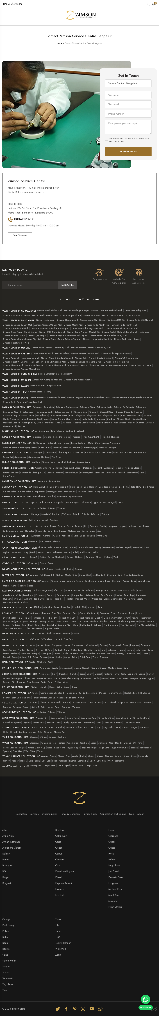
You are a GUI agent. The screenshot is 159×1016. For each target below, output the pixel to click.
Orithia (140, 422)
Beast (56, 607)
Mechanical (42, 520)
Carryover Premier (61, 645)
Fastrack (51, 595)
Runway (21, 682)
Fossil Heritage (85, 617)
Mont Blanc (114, 895)
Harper (122, 526)
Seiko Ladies (47, 707)
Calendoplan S (25, 491)
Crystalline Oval (123, 717)
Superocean (20, 457)
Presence (99, 472)
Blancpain (7, 865)
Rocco (85, 530)
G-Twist (48, 650)
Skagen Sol (59, 732)
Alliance (42, 547)
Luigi (133, 580)
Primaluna (111, 472)
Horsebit (58, 639)
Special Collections (50, 514)
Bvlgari (5, 877)
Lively (25, 552)
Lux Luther (83, 621)
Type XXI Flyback (110, 436)
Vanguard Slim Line (66, 697)
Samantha (83, 760)
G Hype (39, 650)
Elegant (98, 467)
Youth (116, 557)
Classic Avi (78, 452)
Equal (128, 547)
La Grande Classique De (32, 472)
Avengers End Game (105, 590)
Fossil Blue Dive (51, 617)
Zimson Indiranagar (45, 320)
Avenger (38, 452)
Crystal (55, 667)
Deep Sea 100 (74, 692)
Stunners (7, 598)
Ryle (40, 732)
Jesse (25, 621)
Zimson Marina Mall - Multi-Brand (62, 365)
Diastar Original (72, 502)
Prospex (17, 707)
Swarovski (7, 978)
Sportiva (66, 707)
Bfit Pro (56, 541)
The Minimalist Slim (146, 625)
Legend (50, 472)
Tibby (58, 682)
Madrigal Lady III (11, 422)
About (140, 814)
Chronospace (64, 452)
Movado (112, 901)
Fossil (111, 830)
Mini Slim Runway (70, 678)
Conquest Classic (72, 467)
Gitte (117, 727)
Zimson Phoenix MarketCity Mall (57, 358)
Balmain (6, 853)
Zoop (58, 955)
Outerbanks (74, 530)
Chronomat (50, 452)
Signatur (48, 732)
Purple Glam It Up (36, 747)
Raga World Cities (120, 747)
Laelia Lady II (88, 419)
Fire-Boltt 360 (79, 607)
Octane (127, 742)
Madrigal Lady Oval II (32, 422)
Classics (34, 736)
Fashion (62, 736)
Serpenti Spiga (89, 447)
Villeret (80, 430)
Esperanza (40, 491)
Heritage (35, 514)
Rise (49, 552)
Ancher (43, 727)
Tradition (76, 436)
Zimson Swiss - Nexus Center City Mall (50, 347)
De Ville (51, 496)
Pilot (82, 653)
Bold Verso (148, 486)
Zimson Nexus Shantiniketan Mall (121, 328)
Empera (52, 736)
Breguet (6, 883)
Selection (57, 552)
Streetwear (141, 595)
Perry (50, 563)
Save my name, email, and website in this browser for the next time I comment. (129, 139)
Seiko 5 (35, 707)
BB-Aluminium (39, 442)
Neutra (150, 621)
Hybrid (13, 732)
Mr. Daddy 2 (99, 575)
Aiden (53, 755)
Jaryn (116, 673)
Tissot (58, 919)
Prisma (75, 633)
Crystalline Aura (88, 717)
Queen (145, 653)
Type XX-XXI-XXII (91, 436)
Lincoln (130, 650)
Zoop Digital (63, 765)
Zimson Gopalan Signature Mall (87, 328)
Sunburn (28, 598)
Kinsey (43, 621)
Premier (128, 452)
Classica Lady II (26, 415)
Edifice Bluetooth (56, 557)
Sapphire (99, 491)
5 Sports (33, 702)
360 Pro (38, 607)
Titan (57, 925)
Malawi (34, 686)
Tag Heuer (8, 984)
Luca (54, 760)
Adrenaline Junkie (43, 590)
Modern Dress (115, 667)
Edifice (42, 557)
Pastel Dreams (10, 747)
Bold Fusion (76, 486)
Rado (5, 943)
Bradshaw (63, 673)
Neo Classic (136, 702)
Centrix (48, 502)
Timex (5, 990)
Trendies (59, 598)
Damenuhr (108, 547)
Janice (18, 621)
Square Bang (83, 461)
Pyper (151, 678)
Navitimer (118, 452)
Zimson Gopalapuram (135, 310)
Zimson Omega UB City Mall (48, 324)
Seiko (5, 955)
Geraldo (93, 526)
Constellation (38, 496)
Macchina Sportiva (119, 702)
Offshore (41, 661)
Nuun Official (115, 907)
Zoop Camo (49, 765)
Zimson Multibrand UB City (112, 320)
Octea (98, 722)
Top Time (56, 457)
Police (5, 931)
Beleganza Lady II (63, 411)
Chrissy (91, 755)
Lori (48, 760)
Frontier (21, 650)
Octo (90, 442)
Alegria (39, 717)
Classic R (93, 411)
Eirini (71, 415)
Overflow (111, 575)
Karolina (23, 732)
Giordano (40, 633)
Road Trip (129, 595)
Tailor (75, 657)
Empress (134, 645)
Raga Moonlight (89, 747)
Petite (70, 569)
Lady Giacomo (10, 530)
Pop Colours (107, 595)
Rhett (30, 625)
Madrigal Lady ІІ (140, 419)
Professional (140, 452)
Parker (104, 678)
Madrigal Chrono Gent (118, 419)
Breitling (59, 830)
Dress (90, 702)
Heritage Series (54, 491)
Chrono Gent (80, 411)
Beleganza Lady (45, 411)
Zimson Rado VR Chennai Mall (51, 361)
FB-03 (28, 617)
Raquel (6, 625)
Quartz (26, 707)
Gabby (98, 617)
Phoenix (74, 653)
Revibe (118, 595)
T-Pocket (95, 514)
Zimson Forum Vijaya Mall (117, 361)
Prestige (54, 520)
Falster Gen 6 (82, 727)
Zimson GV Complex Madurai (47, 379)
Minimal (41, 552)
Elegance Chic (94, 415)
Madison (63, 760)
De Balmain (42, 415)
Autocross (35, 613)
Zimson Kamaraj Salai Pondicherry (55, 373)
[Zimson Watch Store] (81, 15)
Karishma (84, 742)
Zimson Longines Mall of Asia (97, 339)
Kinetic (98, 702)
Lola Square (60, 530)
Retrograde (145, 747)
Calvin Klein (61, 836)
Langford (132, 673)
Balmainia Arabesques (67, 407)
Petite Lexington (130, 678)
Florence (86, 502)
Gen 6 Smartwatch (113, 617)
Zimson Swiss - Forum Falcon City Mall (108, 335)
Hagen (134, 727)
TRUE (120, 502)
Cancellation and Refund (113, 814)
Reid (24, 625)
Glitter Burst (76, 650)
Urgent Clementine (113, 598)
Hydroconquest (10, 472)
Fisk (93, 727)
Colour (72, 547)
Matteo (14, 585)
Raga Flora (59, 747)
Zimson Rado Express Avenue (116, 353)
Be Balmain (128, 407)
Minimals (102, 742)
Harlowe (108, 673)
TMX (57, 937)
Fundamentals (63, 595)
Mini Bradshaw (39, 678)
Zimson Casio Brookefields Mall (107, 310)
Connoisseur (78, 645)
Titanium (91, 535)
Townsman (37, 628)
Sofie (43, 682)
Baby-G (34, 557)
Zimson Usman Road (42, 353)
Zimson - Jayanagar (36, 335)
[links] (58, 1009)
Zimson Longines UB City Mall (17, 324)
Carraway (104, 613)
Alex (68, 755)
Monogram (46, 653)
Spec (51, 657)
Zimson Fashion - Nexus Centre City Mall (91, 347)
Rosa (30, 585)
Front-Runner (9, 650)
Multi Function (54, 633)
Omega (6, 919)
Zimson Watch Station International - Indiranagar (126, 332)
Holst (5, 732)
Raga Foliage (73, 747)
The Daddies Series (133, 575)
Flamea (147, 415)
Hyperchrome (99, 502)
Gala (66, 650)
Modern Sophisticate (128, 621)
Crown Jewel (115, 645)
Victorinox (60, 949)
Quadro (78, 569)
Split (120, 575)
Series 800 (111, 491)
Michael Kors (115, 889)
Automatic (36, 535)
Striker (59, 657)
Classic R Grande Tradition (129, 411)
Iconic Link (60, 569)
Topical (49, 598)
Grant (127, 617)
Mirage (35, 653)
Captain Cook (36, 502)
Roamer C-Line (115, 692)
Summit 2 (42, 480)
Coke (18, 595)
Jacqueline (8, 621)
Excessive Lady (134, 415)
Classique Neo (48, 742)
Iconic (47, 419)
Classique (38, 436)
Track (95, 657)
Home (59, 43)
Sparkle (7, 751)
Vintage (108, 557)
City (65, 547)
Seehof (6, 697)
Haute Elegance (11, 419)
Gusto (32, 661)
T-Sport (105, 514)
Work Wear (30, 751)
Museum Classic (85, 491)
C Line (35, 692)
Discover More (79, 702)
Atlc (46, 526)
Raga (49, 747)
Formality (137, 547)
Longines (113, 883)
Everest (98, 673)
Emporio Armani (75, 580)
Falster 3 (70, 727)
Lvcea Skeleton (78, 442)
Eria (123, 415)
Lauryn (142, 673)
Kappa (126, 580)
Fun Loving (90, 580)
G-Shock (79, 557)
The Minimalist (127, 625)
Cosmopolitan (57, 717)
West (110, 760)
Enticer (69, 557)
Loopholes (77, 595)
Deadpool (28, 595)
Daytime (27, 722)
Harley (6, 760)
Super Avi (8, 457)
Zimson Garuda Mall (67, 320)
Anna (33, 645)
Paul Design (8, 925)
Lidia (37, 760)
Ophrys (131, 422)
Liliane (27, 678)
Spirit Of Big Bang (66, 461)
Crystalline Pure (141, 717)
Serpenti (56, 447)
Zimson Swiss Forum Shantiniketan (20, 332)
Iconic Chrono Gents (61, 419)
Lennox (6, 678)
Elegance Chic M (111, 415)
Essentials (143, 755)
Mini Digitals (35, 765)
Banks (53, 526)
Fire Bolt (59, 895)
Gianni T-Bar (104, 580)
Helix (111, 853)
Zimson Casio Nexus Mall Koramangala (50, 328)
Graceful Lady (53, 722)
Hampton (112, 526)
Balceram (37, 407)
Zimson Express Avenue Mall (85, 353)
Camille (74, 673)
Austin (75, 755)
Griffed (59, 575)
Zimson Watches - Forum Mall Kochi (47, 397)
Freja (99, 727)
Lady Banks (143, 526)
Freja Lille (108, 727)
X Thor (24, 602)
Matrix (6, 653)
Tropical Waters (82, 598)
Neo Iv (118, 742)
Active (32, 520)
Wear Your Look (11, 602)
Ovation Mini (9, 426)
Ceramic (47, 535)
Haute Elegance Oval (31, 419)
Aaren (35, 727)
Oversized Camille (90, 678)
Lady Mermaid (90, 692)
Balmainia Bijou (87, 407)
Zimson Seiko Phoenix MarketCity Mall (94, 358)
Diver (62, 580)
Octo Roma (45, 447)
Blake (83, 755)
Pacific (65, 653)
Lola (50, 530)
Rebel (52, 686)
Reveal (6, 657)
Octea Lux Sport (132, 722)
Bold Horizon (90, 486)
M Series (41, 508)
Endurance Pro (92, 452)
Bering (5, 859)
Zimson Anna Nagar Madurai (78, 379)
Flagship (119, 467)
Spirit (141, 472)
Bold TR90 (136, 486)
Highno (6, 552)
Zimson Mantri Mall (73, 324)
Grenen (125, 727)
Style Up (18, 598)
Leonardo (41, 530)
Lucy (144, 650)
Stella (75, 625)
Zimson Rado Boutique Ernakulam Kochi (23, 402)
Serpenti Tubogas (107, 447)
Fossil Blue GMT (68, 617)
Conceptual (54, 702)
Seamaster (62, 496)
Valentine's (129, 598)
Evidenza (108, 467)
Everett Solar (9, 617)
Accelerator (44, 673)
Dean (113, 613)
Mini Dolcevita (71, 472)
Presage (7, 707)
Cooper (109, 755)
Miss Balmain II (104, 422)
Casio (58, 842)
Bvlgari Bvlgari (55, 442)
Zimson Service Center (140, 365)
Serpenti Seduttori (71, 447)
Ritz (13, 682)
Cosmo (103, 645)
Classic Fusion (49, 461)
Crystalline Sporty (12, 722)
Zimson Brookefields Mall (49, 310)
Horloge (132, 526)
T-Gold (76, 514)
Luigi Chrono (144, 580)
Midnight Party (92, 595)
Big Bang (36, 461)
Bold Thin (124, 486)
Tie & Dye (39, 598)
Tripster (69, 598)
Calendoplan (9, 491)
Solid (75, 552)
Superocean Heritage (39, 457)
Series (15, 657)
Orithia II (150, 422)
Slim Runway (33, 682)
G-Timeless (46, 639)
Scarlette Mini (64, 625)
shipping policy (49, 814)
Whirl (95, 552)
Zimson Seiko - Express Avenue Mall (21, 358)
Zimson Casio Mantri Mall (15, 328)
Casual (140, 590)
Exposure (145, 645)
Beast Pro (65, 607)
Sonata (5, 972)
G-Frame (34, 639)
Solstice (44, 657)
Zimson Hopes (133, 315)
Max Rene (67, 535)
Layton (150, 673)
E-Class (43, 736)
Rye (43, 625)
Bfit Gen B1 (33, 541)
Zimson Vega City (88, 320)
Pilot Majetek (86, 472)
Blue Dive (56, 613)
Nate (142, 621)
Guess (111, 848)
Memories (89, 722)
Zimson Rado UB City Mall (140, 320)
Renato (23, 585)
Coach (42, 563)
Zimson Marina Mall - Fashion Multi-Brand (23, 365)
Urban (74, 686)
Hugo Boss (114, 865)
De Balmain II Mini (58, 415)
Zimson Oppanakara (70, 315)
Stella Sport (86, 625)
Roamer (6, 949)
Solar (82, 535)
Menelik (44, 686)
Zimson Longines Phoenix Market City (21, 368)
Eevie (131, 613)
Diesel (58, 877)
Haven (23, 760)
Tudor (58, 931)
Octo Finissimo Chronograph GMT (20, 447)
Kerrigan (34, 621)
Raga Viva (104, 747)
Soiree (22, 657)
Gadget (58, 650)
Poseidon (90, 653)
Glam (146, 547)
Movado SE (70, 491)
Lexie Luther (62, 621)
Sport (126, 667)
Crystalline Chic (106, 717)
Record (121, 472)
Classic (56, 535)
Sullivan (98, 625)
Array (40, 645)
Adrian (44, 755)
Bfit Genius (45, 541)
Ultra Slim (102, 535)
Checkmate (8, 595)
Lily (43, 760)
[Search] (148, 4)
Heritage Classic (133, 467)
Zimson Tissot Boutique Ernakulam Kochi (132, 397)
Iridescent (112, 650)
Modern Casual (81, 667)
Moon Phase (120, 422)
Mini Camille (54, 678)
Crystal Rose (72, 717)
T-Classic (66, 514)
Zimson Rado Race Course (45, 315)
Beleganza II (29, 411)
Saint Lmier (132, 472)
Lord (105, 702)
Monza (102, 692)
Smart (92, 530)
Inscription (146, 617)
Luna (150, 650)
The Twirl (68, 639)
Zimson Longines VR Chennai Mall (85, 361)
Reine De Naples (61, 436)
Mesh (33, 552)
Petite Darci (115, 678)
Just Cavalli (113, 871)
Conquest (57, 467)
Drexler (78, 526)
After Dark (58, 590)
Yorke (56, 628)
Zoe (99, 530)
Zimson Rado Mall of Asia (127, 339)
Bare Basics (123, 590)
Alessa (61, 755)
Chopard (59, 859)
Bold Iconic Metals (108, 486)
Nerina (56, 653)
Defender (122, 613)
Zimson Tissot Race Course (16, 315)
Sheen (99, 557)
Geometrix (72, 742)
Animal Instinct (72, 590)
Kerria (77, 419)
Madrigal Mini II (53, 422)
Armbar (34, 575)
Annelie (60, 727)
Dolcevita (88, 467)
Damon (118, 755)
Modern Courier (108, 621)
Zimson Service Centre (14, 335)
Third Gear (85, 657)
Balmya (117, 407)
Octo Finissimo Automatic (107, 442)
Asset (47, 645)
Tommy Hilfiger (63, 943)
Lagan (94, 742)
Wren (65, 682)
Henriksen (144, 727)
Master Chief (71, 575)
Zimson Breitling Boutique (76, 310)
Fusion (30, 650)
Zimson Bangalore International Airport (67, 335)
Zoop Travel (91, 765)
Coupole (58, 502)
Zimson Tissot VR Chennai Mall (18, 361)
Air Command (42, 430)
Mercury (92, 607)
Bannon (46, 613)
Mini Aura (25, 653)
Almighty (47, 607)
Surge (67, 657)
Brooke (61, 526)
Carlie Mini (92, 613)
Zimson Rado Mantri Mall (97, 324)
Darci (82, 673)
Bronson (67, 613)
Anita (51, 727)
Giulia (103, 526)
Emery (89, 673)
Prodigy (120, 653)
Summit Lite (54, 480)
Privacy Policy (90, 814)
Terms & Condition (70, 814)
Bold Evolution (40, 486)
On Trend (138, 742)
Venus (81, 697)
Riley (37, 625)
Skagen (6, 966)
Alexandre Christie (12, 848)
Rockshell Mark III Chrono (137, 692)
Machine (94, 621)
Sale (76, 535)
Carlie (82, 613)
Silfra (59, 686)
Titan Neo (18, 751)
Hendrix (88, 650)
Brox (75, 613)
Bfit (4, 871)
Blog (131, 814)
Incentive (16, 552)
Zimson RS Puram (91, 315)
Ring (100, 607)
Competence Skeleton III (52, 692)
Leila (31, 760)
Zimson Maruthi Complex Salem (45, 385)
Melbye (32, 732)
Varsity (140, 598)
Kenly (123, 673)
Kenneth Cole (115, 877)
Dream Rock (38, 722)
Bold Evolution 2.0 (59, 486)
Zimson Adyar (62, 353)
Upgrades (97, 598)
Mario (6, 585)
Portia (143, 678)
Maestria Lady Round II (84, 422)
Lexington (17, 678)
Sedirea (21, 426)
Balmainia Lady (104, 407)
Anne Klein (8, 836)
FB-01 (20, 617)
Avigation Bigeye (43, 467)
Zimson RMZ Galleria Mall (52, 332)
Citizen (58, 848)
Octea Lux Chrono (112, 722)
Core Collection (85, 547)
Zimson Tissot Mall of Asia (16, 342)
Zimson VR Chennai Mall (127, 358)
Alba (4, 830)
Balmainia (49, 407)
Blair (54, 673)
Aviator (45, 580)
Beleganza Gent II (12, 411)
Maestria (66, 422)
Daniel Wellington (64, 871)
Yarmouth (119, 760)
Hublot (111, 859)
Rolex (5, 937)
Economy (40, 595)
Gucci (111, 842)
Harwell (135, 617)
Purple (22, 747)
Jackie (122, 650)
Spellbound (85, 552)
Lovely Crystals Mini (72, 722)
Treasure (104, 657)
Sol (29, 657)
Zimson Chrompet (90, 365)
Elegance (80, 415)
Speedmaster (75, 496)
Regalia (134, 747)
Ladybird (70, 430)
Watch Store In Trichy (40, 391)
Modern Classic (98, 667)
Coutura (66, 702)
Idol (104, 650)
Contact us (21, 814)
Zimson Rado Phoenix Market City (83, 332)
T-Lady (85, 514)
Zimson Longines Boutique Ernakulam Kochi (88, 397)
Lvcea (66, 442)
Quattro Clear (133, 653)
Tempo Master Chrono (43, 697)
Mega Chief (85, 575)
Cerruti (58, 853)
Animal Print (88, 590)
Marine (47, 436)
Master (59, 472)
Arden (34, 563)
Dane (126, 755)
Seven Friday (9, 960)
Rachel (72, 760)
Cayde (70, 526)
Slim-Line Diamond (21, 697)
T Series (61, 508)
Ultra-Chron (9, 476)
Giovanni (116, 580)
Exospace (106, 452)
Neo (111, 742)
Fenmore (36, 617)
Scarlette (51, 625)
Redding (16, 625)
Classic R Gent (107, 411)
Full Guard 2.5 (47, 575)
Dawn (125, 645)
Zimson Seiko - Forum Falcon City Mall (22, 339)
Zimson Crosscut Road (113, 315)
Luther (73, 621)
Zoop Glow (77, 765)
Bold (50, 547)
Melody (15, 653)
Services (34, 814)
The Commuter (110, 625)
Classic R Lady (10, 415)
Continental (92, 645)
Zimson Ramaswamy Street (114, 365)
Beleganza (141, 407)
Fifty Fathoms (57, 430)
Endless (119, 547)
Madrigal (101, 419)
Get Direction (20, 235)
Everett (139, 613)
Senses (67, 552)
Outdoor (89, 557)
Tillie (27, 628)
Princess (111, 653)
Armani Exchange (11, 842)
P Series (51, 508)
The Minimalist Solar (13, 628)
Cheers (57, 547)
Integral (112, 502)
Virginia (48, 628)
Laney (51, 621)
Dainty (98, 547)
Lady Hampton (27, 530)
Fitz (86, 526)
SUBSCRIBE (67, 285)
